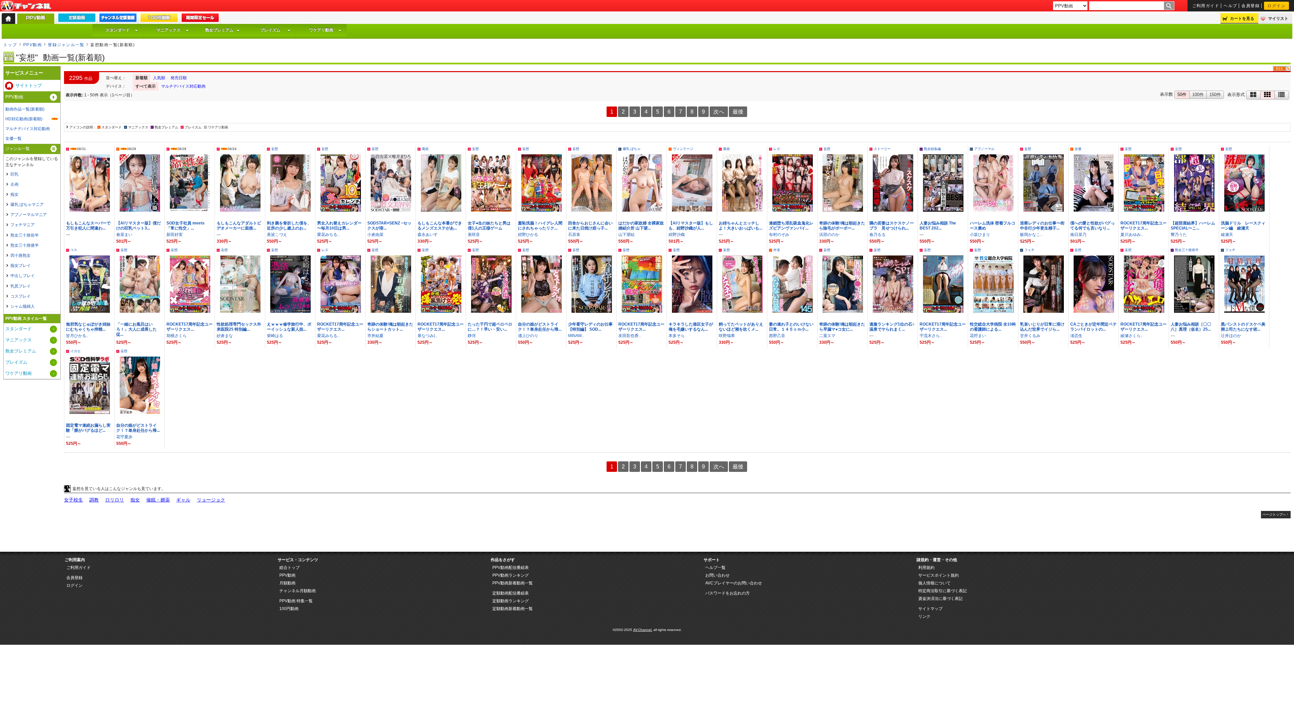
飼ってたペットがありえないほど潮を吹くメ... (741, 327)
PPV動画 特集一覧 (296, 601)
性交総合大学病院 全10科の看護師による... (993, 327)
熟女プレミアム (219, 30)
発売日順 (179, 77)
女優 (1078, 149)
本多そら (677, 335)
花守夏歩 (124, 436)
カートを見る (1242, 18)
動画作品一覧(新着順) (24, 109)
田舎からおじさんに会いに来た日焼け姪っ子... (590, 226)
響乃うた (1179, 234)
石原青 (574, 234)
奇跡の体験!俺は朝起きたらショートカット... (390, 327)
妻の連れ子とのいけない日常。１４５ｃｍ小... (791, 327)
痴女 (135, 500)
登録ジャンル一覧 (66, 44)
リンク (924, 616)
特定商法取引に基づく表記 (942, 590)
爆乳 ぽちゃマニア (27, 204)
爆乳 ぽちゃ (632, 149)
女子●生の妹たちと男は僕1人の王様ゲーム (489, 226)
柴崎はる (275, 335)
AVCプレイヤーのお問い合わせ (733, 583)
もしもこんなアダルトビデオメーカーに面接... (239, 226)
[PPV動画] (35, 20)
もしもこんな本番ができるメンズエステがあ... (440, 226)
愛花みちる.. (328, 234)
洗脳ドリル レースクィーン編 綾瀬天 (1243, 226)
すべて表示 (145, 86)
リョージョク (211, 500)
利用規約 (926, 567)
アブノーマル (984, 149)
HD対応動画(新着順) (23, 119)
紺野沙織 (677, 234)
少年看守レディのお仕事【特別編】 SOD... (590, 327)
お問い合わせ (717, 575)
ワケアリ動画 (321, 30)
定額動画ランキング (510, 601)
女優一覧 (13, 138)
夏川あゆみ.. (1131, 234)
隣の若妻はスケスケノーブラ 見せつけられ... (891, 226)
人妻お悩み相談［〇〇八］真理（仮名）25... (1191, 327)
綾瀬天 (1227, 234)
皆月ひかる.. (77, 335)
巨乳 (14, 174)
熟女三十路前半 (1187, 250)
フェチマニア (22, 224)
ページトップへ (1274, 514)
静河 (472, 335)
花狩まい (978, 335)
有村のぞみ (779, 234)
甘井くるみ (1030, 335)
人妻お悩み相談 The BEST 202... (938, 226)
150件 (1215, 94)
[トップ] (8, 18)
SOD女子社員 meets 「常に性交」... (185, 226)
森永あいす (428, 234)
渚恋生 (1076, 335)
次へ (718, 112)
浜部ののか (829, 234)
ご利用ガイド (1206, 5)
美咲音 (474, 234)
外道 (776, 250)
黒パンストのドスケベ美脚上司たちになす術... (1243, 327)
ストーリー (882, 149)
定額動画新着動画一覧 (512, 608)
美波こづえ (277, 234)
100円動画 (289, 608)
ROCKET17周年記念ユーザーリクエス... (1143, 226)
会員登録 (1250, 5)
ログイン (1276, 5)
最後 (738, 112)
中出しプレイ (22, 275)
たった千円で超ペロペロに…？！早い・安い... (490, 327)
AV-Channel (26, 6)
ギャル (183, 500)
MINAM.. (576, 335)
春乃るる (877, 234)
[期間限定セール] (200, 19)
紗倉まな (225, 335)
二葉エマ (827, 335)
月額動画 (287, 583)
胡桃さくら (176, 335)
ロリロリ (114, 500)
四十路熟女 (20, 255)
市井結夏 (375, 335)
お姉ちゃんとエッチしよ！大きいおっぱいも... (740, 226)
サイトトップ (29, 85)
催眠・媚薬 (158, 500)
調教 (94, 500)
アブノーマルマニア (28, 214)
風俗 (425, 149)
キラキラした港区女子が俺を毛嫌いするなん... (691, 327)
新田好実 (174, 234)
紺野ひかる (528, 234)
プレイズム (270, 30)
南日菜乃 (1078, 234)
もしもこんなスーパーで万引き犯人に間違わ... (88, 226)
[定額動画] (76, 19)
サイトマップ (930, 608)
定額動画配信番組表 (510, 593)
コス (73, 250)
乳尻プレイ (20, 286)
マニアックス (168, 30)
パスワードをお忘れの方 (727, 593)
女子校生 (73, 500)
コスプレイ (20, 296)
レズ (776, 149)
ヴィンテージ (683, 149)
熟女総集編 (932, 149)
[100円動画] (159, 19)
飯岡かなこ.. (1031, 234)
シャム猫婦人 (22, 306)
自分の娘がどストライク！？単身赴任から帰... (539, 327)
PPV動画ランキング (510, 575)
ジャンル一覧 (17, 148)
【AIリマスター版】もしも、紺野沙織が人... (691, 226)
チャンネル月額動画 (297, 590)
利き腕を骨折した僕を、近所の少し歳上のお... (289, 226)
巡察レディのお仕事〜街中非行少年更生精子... (1042, 226)
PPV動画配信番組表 (510, 567)
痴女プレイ (20, 265)
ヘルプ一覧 (715, 567)
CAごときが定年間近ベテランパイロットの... (1093, 327)
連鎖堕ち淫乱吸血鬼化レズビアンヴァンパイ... (791, 226)
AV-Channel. (642, 630)
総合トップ (289, 567)
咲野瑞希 (727, 335)
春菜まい (124, 234)
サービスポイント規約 (938, 575)
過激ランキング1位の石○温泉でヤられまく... (892, 327)
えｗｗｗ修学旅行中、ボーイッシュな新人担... (289, 327)
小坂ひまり (980, 234)
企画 (14, 184)
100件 (1198, 94)
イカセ (75, 351)
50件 (1182, 94)
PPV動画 (32, 44)
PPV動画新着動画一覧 (512, 583)
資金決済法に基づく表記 (940, 598)
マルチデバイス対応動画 (183, 86)
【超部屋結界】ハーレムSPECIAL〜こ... (1193, 226)
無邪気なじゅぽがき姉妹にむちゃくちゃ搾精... (88, 327)
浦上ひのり (528, 335)
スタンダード (117, 30)
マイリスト (1278, 18)
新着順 (141, 77)
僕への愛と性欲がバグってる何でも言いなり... (1092, 226)
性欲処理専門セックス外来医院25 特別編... (239, 327)
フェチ (1029, 250)
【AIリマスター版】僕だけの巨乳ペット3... (138, 226)
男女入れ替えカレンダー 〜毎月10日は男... (339, 226)
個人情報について (934, 583)
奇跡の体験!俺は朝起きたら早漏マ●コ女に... (842, 327)
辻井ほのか (1231, 335)
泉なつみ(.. (427, 335)
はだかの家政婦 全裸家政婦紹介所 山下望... (641, 226)
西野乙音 (777, 335)
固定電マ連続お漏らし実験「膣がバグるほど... (88, 428)
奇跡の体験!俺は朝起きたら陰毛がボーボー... (842, 226)
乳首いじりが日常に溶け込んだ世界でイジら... (1042, 327)
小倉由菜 (375, 234)
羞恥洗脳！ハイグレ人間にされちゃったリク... (540, 226)
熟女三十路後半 (24, 245)
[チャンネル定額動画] (117, 19)
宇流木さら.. (931, 335)
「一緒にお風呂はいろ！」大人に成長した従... (136, 329)
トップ (10, 44)
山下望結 (626, 234)
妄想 (274, 149)
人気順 (159, 77)
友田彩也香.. (629, 335)
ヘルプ (1230, 5)
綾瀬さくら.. (1131, 335)
